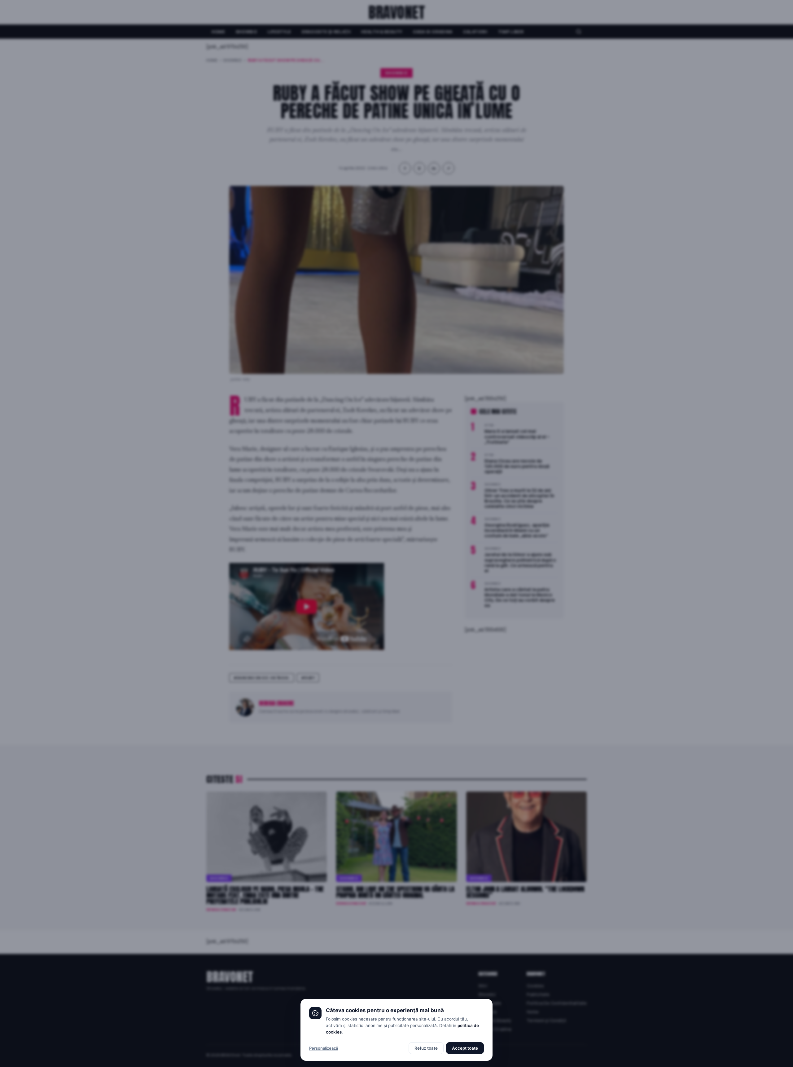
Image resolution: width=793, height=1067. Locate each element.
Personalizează (323, 1048)
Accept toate (465, 1048)
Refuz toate (426, 1048)
